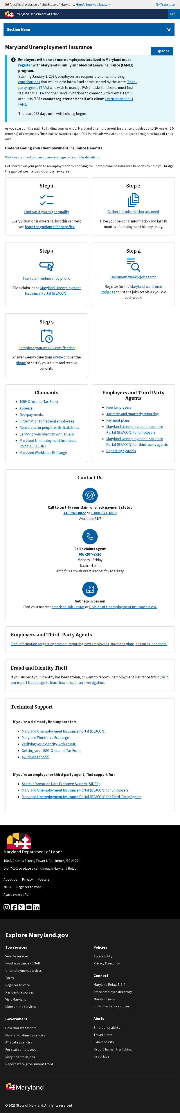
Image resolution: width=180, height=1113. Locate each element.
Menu (173, 14)
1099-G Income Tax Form (39, 401)
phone (21, 362)
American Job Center (68, 606)
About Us (10, 879)
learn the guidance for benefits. (50, 226)
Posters (43, 879)
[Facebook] (14, 907)
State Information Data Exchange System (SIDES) (61, 783)
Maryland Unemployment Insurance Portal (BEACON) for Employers (75, 790)
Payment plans (118, 420)
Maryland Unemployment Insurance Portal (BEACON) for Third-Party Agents (81, 796)
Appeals (26, 408)
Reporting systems (121, 450)
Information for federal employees (47, 421)
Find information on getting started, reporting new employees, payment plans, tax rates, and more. (89, 643)
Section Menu (18, 29)
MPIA (7, 887)
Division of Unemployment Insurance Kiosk (123, 606)
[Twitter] (21, 907)
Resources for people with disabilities (49, 427)
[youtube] (29, 907)
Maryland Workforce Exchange (43, 452)
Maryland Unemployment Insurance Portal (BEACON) (64, 731)
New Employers (118, 407)
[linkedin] (36, 907)
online (58, 357)
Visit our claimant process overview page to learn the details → (52, 157)
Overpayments (31, 414)
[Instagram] (7, 907)
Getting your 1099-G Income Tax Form (51, 750)
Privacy (27, 879)
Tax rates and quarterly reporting (132, 413)
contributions (29, 81)
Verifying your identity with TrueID (47, 434)
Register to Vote (28, 887)
